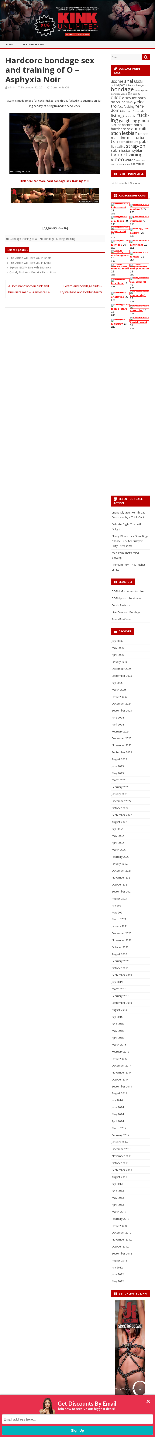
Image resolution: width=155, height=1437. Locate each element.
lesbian (129, 133)
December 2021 (121, 870)
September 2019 (122, 975)
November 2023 (122, 745)
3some (117, 81)
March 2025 (119, 689)
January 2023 (120, 794)
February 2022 (120, 856)
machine (118, 137)
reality (120, 146)
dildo (116, 97)
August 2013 (119, 1177)
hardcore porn (129, 124)
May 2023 (118, 773)
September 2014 (122, 1086)
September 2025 (122, 676)
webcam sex (123, 163)
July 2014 (117, 1100)
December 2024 (121, 703)
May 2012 (118, 1281)
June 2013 (118, 1191)
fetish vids (138, 111)
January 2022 (120, 863)
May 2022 (118, 836)
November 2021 (122, 877)
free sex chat (129, 116)
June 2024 (118, 717)
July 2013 (117, 1184)
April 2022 (118, 843)
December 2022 (121, 801)
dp (134, 102)
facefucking (126, 106)
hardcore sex (122, 128)
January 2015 (120, 1058)
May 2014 (118, 1114)
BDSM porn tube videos (126, 598)
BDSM (138, 81)
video (117, 159)
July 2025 (117, 682)
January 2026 (120, 662)
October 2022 (120, 808)
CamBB (136, 94)
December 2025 (121, 669)
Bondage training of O (23, 239)
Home (9, 44)
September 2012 (122, 1253)
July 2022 (117, 829)
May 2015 (118, 1031)
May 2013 (118, 1198)
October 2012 (120, 1246)
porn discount (128, 142)
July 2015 (117, 1017)
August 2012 (119, 1260)
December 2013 (121, 1149)
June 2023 (118, 766)
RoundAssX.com (122, 619)
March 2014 (119, 1128)
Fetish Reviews (121, 605)
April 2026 (118, 655)
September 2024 (122, 710)
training (70, 239)
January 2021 (120, 926)
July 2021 (117, 905)
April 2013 (118, 1205)
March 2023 (119, 780)
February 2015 (120, 1051)
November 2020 (122, 940)
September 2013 (122, 1170)
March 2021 (119, 919)
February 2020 (120, 961)
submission (121, 150)
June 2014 (118, 1107)
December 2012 (121, 1232)
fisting (116, 115)
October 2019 (120, 968)
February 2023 (120, 787)
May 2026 (118, 648)
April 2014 (118, 1121)
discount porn (134, 97)
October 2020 (120, 947)
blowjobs (141, 85)
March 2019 (119, 989)
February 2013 (120, 1218)
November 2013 (122, 1156)
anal (128, 81)
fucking (60, 239)
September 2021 (122, 891)
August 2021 (119, 898)
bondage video (119, 93)
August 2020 (119, 954)
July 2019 (117, 982)
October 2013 (120, 1163)
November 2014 (122, 1072)
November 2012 (122, 1239)
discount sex (121, 102)
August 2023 (119, 759)
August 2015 (119, 1010)
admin (12, 87)
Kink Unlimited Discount (126, 183)
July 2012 (117, 1267)
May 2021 (118, 912)
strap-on (135, 145)
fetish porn (126, 111)
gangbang (128, 120)
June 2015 (118, 1024)
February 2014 (120, 1135)
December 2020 (121, 933)
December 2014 (121, 1065)
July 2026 (117, 641)
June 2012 (118, 1274)
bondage (49, 239)
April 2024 (118, 724)
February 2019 (120, 996)
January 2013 (120, 1225)
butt (130, 93)
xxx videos (137, 164)
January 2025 (120, 696)
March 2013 (119, 1211)
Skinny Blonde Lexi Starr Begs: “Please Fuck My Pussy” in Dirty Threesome (130, 541)
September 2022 (122, 815)
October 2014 (120, 1079)
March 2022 (119, 850)
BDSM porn (118, 85)
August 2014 (119, 1093)
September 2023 (122, 752)
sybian (137, 150)
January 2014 (120, 1142)
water (130, 159)
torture (118, 154)
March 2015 (119, 1044)
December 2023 (121, 738)
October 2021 (120, 884)
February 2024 (120, 731)
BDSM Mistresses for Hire (128, 591)
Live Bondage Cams (32, 44)
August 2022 (119, 822)
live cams (143, 134)
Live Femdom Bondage (126, 612)
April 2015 (118, 1037)
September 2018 (122, 1003)
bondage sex (142, 90)
